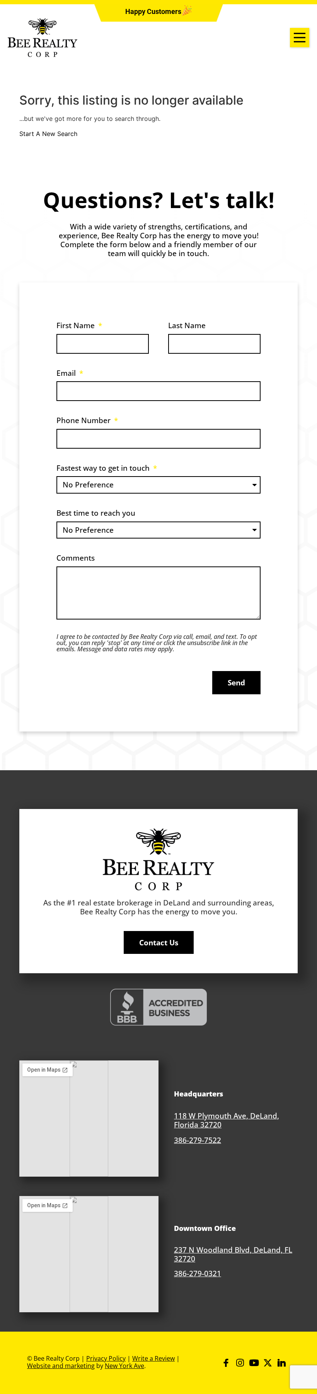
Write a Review (153, 1358)
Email (67, 373)
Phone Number (84, 420)
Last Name (187, 325)
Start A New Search (48, 134)
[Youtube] (253, 1362)
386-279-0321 (197, 1273)
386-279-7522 (197, 1140)
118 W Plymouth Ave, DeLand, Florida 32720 (226, 1120)
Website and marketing (61, 1365)
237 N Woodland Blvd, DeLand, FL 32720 (233, 1254)
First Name (76, 325)
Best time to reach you (95, 513)
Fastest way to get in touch (104, 468)
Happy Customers (153, 11)
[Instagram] (239, 1362)
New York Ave (124, 1365)
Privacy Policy (106, 1358)
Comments (75, 557)
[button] (153, 11)
